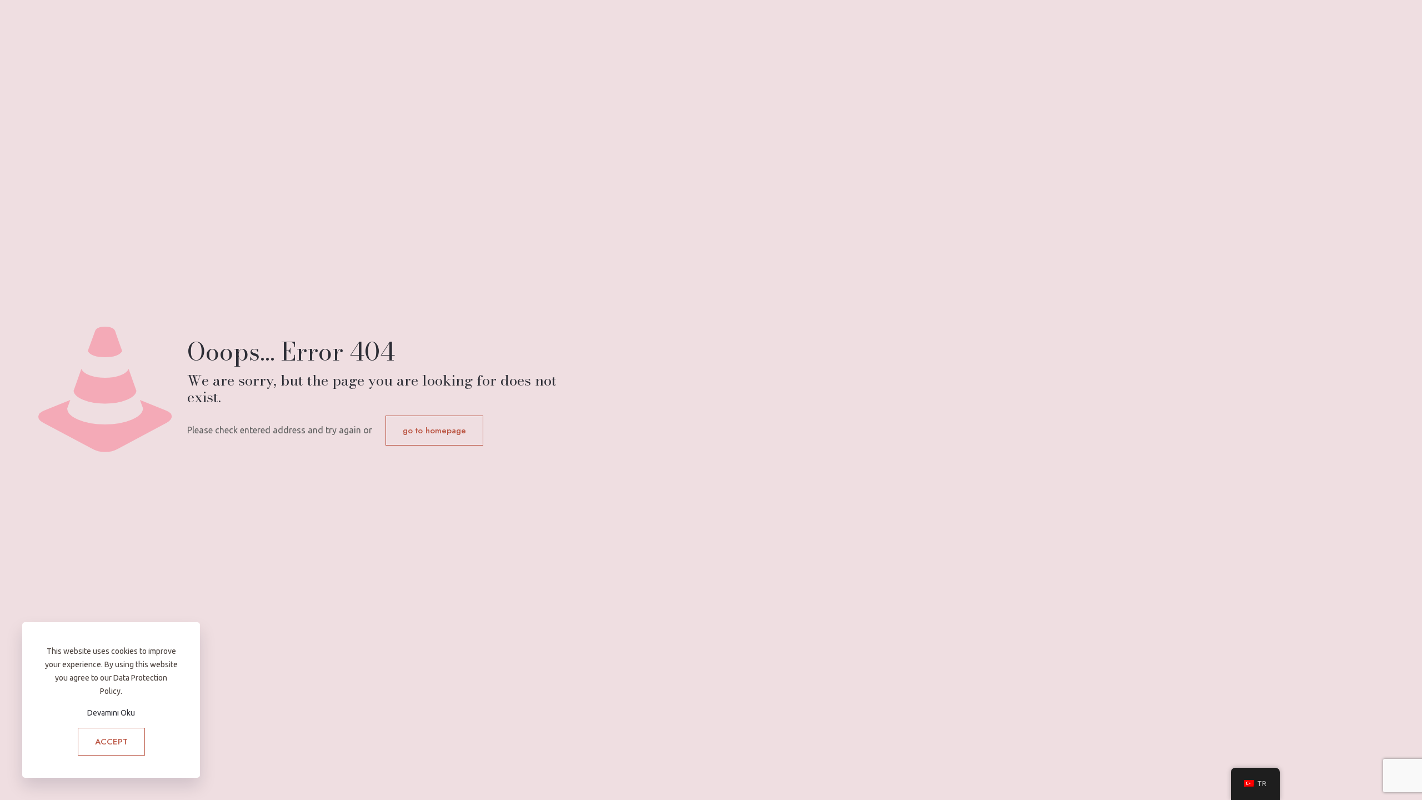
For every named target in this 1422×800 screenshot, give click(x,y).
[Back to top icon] (1368, 777)
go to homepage (434, 430)
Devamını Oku (111, 712)
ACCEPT (111, 742)
